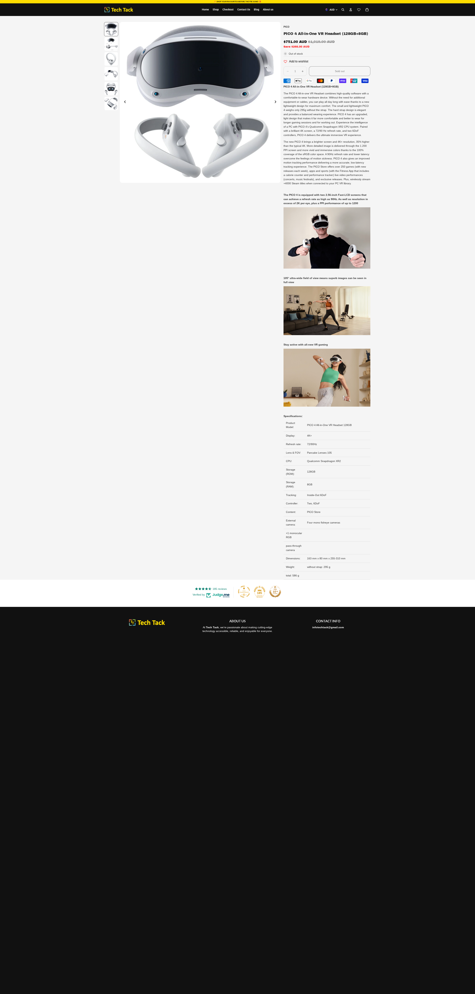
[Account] (351, 10)
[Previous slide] (124, 102)
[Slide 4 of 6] (111, 73)
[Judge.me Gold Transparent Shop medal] (244, 592)
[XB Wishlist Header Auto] (359, 10)
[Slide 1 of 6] (111, 29)
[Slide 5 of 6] (111, 88)
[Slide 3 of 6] (111, 59)
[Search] (343, 10)
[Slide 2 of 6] (111, 44)
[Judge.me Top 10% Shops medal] (275, 592)
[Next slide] (276, 102)
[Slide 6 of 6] (111, 103)
